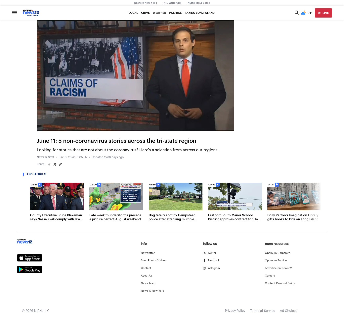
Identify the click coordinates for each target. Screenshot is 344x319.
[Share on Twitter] (54, 164)
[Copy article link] (60, 164)
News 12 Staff (45, 157)
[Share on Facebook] (49, 164)
